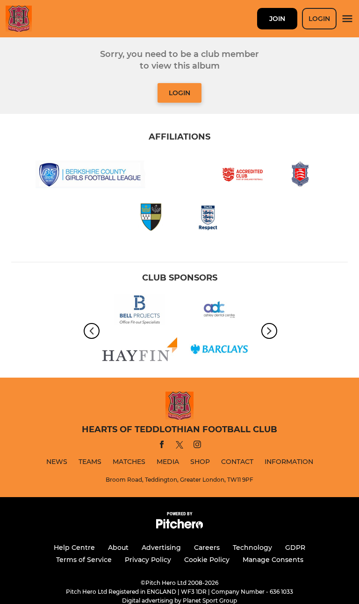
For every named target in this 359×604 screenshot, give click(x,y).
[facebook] (161, 446)
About (118, 547)
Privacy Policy (148, 559)
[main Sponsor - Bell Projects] (139, 311)
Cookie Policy (207, 559)
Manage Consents (273, 559)
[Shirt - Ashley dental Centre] (219, 311)
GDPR (295, 547)
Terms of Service (84, 559)
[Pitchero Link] (179, 526)
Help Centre (74, 547)
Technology (252, 547)
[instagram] (197, 446)
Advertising (161, 547)
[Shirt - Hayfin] (139, 350)
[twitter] (179, 446)
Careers (207, 547)
